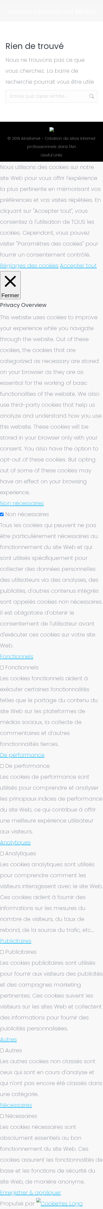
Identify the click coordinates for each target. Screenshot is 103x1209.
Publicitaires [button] (15, 941)
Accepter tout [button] (78, 265)
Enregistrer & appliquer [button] (30, 1192)
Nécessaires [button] (16, 1105)
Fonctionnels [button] (16, 656)
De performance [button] (22, 755)
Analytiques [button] (15, 842)
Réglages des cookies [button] (29, 265)
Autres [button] (8, 1039)
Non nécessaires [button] (22, 503)
